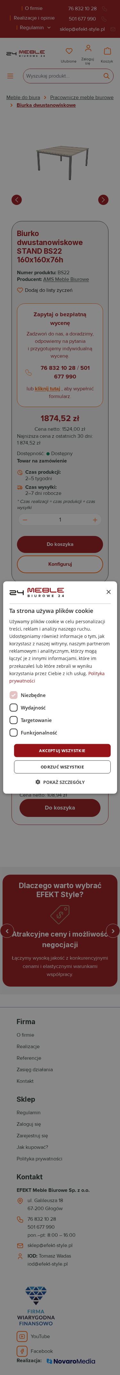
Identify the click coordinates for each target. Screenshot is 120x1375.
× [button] (108, 592)
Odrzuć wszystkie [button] (62, 767)
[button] (60, 782)
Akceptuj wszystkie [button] (62, 750)
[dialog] (60, 687)
